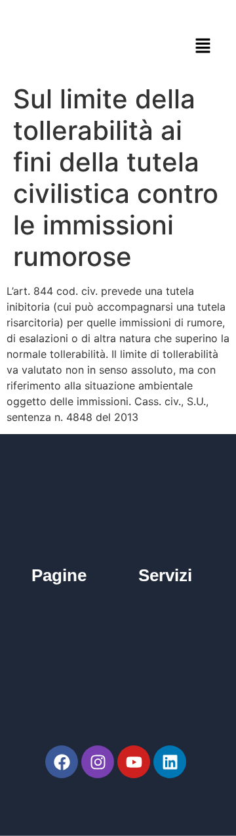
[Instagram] (97, 761)
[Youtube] (133, 761)
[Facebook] (61, 761)
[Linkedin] (169, 761)
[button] (203, 45)
